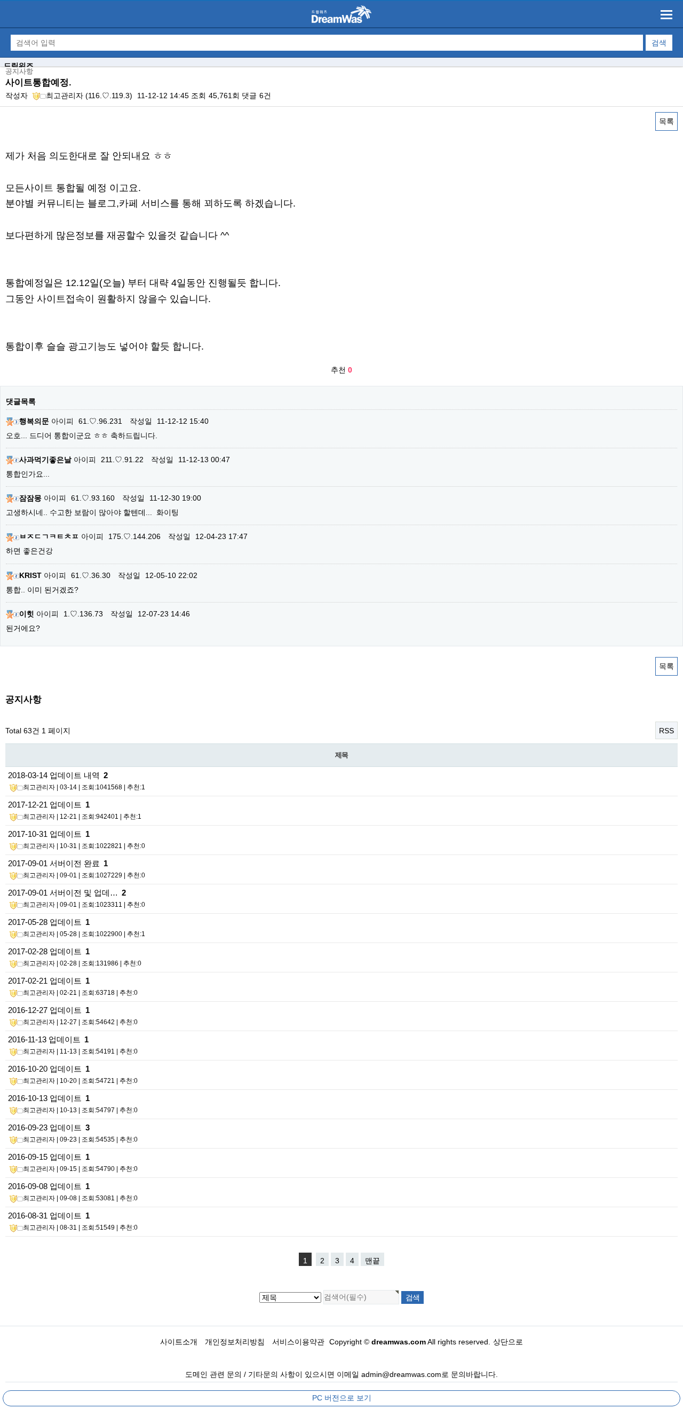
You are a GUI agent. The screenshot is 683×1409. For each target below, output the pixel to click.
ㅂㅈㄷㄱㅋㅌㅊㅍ (49, 536)
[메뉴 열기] (666, 14)
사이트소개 (178, 1341)
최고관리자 (64, 95)
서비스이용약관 (298, 1341)
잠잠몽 (30, 498)
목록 (666, 121)
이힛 (26, 613)
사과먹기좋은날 (45, 459)
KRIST (30, 575)
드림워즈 (19, 65)
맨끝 (372, 1260)
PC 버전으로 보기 (341, 1398)
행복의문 (34, 421)
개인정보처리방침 (235, 1341)
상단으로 (508, 1341)
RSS (666, 730)
